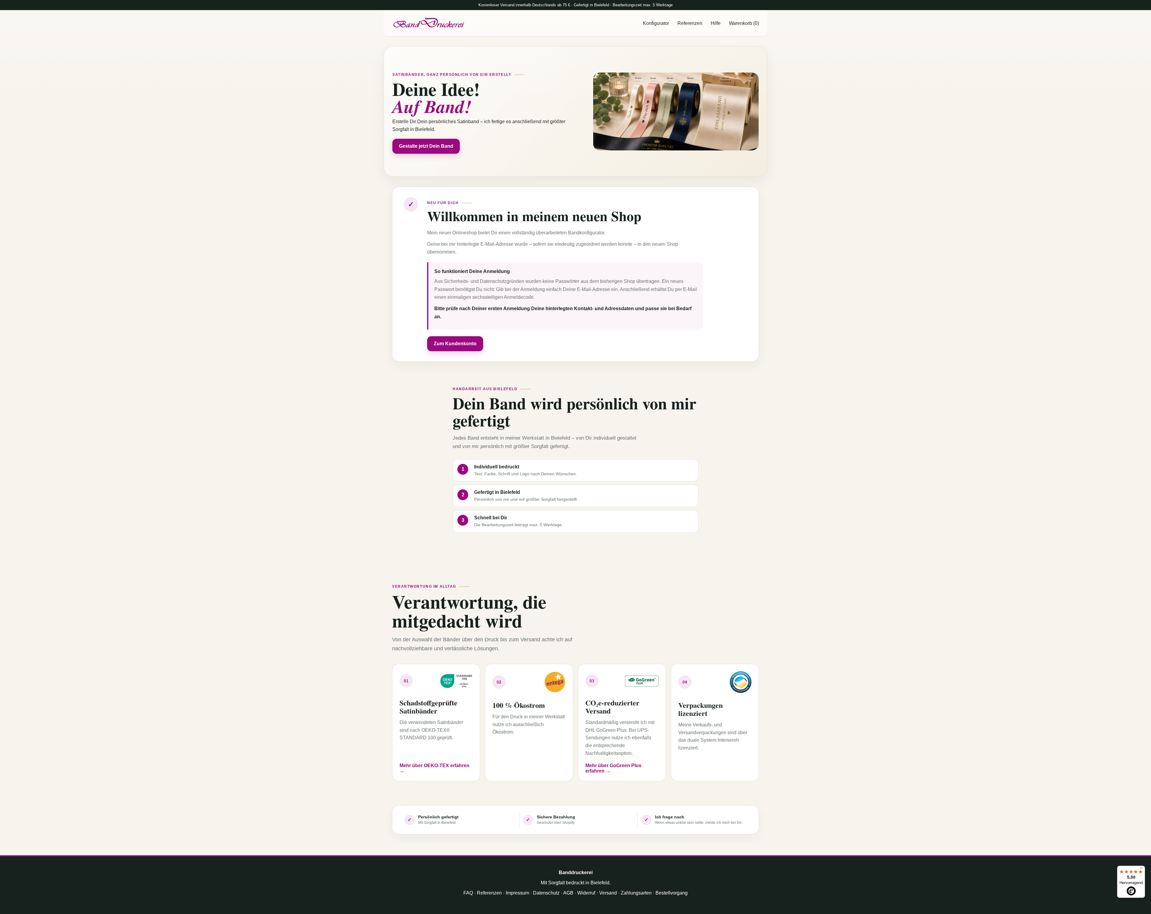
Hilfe (716, 23)
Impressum (517, 892)
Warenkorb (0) (744, 23)
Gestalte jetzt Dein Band (426, 146)
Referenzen (689, 23)
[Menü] (1141, 869)
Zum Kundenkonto (455, 343)
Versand (608, 892)
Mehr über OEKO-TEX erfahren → (434, 768)
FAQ (468, 892)
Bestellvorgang (672, 892)
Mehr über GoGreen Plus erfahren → (613, 768)
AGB (568, 892)
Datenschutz (546, 892)
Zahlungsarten (636, 892)
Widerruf (586, 892)
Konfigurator (656, 23)
